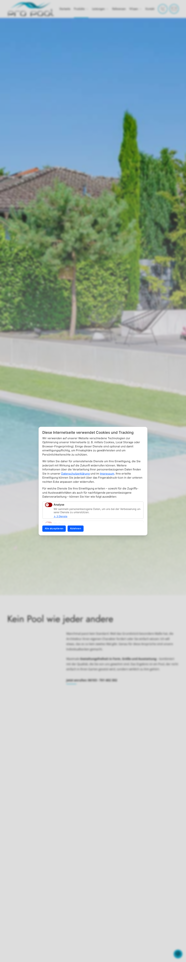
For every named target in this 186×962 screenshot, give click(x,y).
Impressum (107, 473)
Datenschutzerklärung (75, 473)
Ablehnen (75, 528)
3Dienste (60, 516)
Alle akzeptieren (54, 528)
